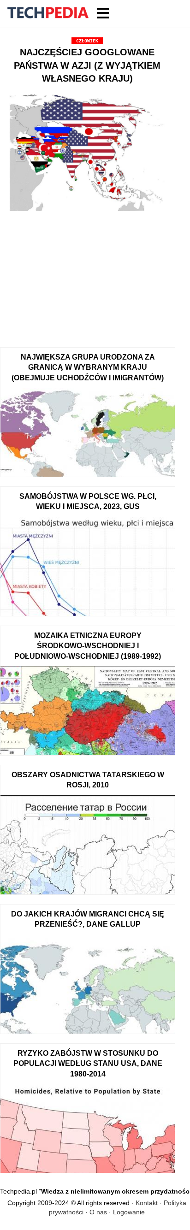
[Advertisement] (87, 275)
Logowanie (129, 1212)
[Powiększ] (87, 154)
